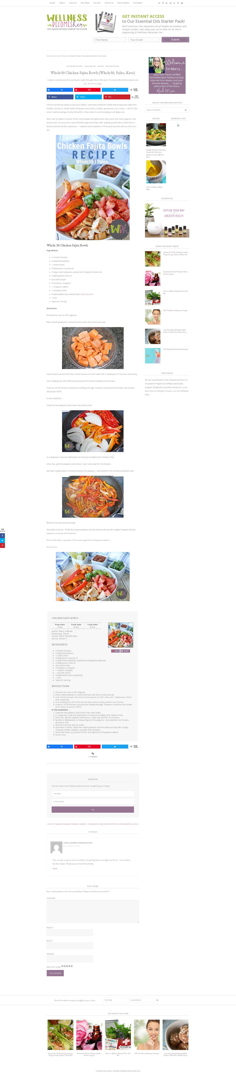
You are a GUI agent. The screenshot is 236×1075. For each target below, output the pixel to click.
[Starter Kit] (167, 220)
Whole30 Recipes (112, 66)
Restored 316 (134, 1071)
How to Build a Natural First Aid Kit (118, 1054)
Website (50, 954)
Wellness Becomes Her (67, 21)
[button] (115, 650)
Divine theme (119, 1071)
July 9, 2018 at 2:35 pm (72, 846)
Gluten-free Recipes (74, 66)
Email (50, 940)
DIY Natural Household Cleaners (175, 349)
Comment (51, 898)
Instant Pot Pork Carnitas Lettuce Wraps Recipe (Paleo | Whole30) (60, 1054)
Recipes (101, 66)
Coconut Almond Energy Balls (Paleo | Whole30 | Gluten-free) (175, 1054)
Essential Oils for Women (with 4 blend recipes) (89, 1054)
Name (50, 927)
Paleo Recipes (90, 66)
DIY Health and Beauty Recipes (175, 310)
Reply (55, 868)
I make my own (85, 294)
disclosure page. (94, 83)
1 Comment (92, 757)
